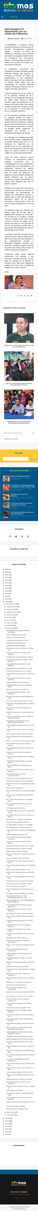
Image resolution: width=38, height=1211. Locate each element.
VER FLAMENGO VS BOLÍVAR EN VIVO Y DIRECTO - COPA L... (19, 1032)
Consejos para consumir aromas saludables (19, 781)
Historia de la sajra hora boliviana (19, 495)
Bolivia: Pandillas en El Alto (20, 476)
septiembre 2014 (12, 612)
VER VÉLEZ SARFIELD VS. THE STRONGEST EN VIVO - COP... (17, 896)
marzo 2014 (10, 628)
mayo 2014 (10, 623)
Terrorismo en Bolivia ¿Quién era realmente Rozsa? (22, 513)
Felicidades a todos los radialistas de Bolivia (19, 893)
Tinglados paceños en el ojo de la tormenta (19, 1079)
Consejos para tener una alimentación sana (19, 778)
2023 (6, 577)
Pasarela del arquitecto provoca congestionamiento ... (15, 774)
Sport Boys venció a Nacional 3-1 (16, 985)
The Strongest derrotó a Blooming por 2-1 (18, 827)
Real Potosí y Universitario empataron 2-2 (19, 982)
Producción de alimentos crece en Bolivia (18, 671)
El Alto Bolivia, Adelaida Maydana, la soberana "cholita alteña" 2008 (23, 486)
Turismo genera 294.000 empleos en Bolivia (19, 734)
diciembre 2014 (11, 604)
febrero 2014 (11, 1112)
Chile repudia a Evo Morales (14, 1090)
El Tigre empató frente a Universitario (17, 682)
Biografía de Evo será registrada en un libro (19, 668)
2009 (6, 1129)
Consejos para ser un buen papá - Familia (19, 883)
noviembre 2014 (12, 606)
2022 (6, 580)
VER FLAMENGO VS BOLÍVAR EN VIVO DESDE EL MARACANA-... (19, 1028)
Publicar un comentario (11, 439)
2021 (6, 583)
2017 (6, 593)
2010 (6, 1126)
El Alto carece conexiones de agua (16, 851)
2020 (6, 585)
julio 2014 (10, 617)
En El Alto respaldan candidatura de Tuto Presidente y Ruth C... (19, 384)
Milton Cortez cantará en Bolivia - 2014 (18, 869)
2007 (6, 1134)
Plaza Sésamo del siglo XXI (14, 788)
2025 (6, 572)
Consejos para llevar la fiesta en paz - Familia (20, 846)
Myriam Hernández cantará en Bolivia (17, 858)
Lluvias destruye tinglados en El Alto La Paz (19, 1072)
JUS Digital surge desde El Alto (15, 808)
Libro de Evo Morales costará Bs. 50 (17, 689)
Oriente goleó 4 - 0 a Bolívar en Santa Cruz (19, 819)
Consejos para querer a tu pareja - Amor (18, 1007)
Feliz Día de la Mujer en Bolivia (15, 1106)
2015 (6, 599)
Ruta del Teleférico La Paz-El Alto (16, 635)
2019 (6, 588)
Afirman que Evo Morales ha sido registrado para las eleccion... (19, 422)
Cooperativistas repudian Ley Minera (17, 640)
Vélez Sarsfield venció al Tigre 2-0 (16, 886)
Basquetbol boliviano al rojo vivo (16, 643)
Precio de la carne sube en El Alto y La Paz (19, 701)
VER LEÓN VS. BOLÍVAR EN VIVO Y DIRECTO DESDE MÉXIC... (18, 721)
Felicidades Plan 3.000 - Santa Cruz (17, 938)
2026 (6, 569)
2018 (6, 591)
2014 (6, 601)
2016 (6, 596)
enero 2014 (10, 1115)
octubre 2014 (11, 609)
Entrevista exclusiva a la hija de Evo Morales (19, 881)
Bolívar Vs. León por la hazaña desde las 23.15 (20, 741)
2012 (6, 1121)
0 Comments (27, 39)
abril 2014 (10, 625)
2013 (6, 1118)
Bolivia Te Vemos (24, 1207)
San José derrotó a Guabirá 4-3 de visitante (19, 825)
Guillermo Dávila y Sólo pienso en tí (17, 834)
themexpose (22, 1208)
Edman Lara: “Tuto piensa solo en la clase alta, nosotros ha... (19, 346)
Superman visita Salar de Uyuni (15, 637)
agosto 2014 (10, 615)
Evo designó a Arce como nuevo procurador (19, 913)
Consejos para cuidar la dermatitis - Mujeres (19, 657)
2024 (6, 575)
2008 (6, 1132)
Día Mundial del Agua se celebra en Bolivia (19, 848)
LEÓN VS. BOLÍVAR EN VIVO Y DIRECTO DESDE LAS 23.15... (19, 717)
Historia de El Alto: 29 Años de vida (16, 1109)
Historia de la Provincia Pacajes (16, 645)
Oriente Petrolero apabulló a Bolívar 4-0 (18, 822)
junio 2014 (10, 620)
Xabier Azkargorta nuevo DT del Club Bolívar (19, 1039)
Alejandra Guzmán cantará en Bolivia (17, 966)
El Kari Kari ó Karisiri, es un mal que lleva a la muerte (21, 504)
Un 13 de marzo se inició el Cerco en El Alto (19, 996)
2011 (6, 1123)
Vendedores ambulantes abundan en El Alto (19, 1036)
